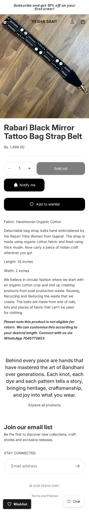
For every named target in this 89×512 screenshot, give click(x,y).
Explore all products (44, 405)
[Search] (16, 21)
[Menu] (5, 21)
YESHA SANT (50, 486)
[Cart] (83, 21)
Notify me (27, 185)
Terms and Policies (44, 496)
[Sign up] (77, 466)
